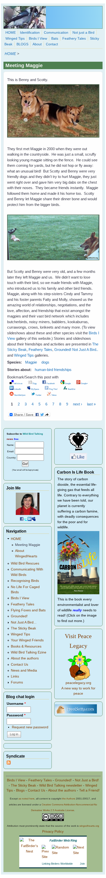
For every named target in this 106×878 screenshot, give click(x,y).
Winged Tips (15, 38)
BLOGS (22, 44)
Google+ (84, 383)
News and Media (24, 670)
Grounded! (62, 349)
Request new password (30, 727)
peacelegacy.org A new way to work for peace (78, 688)
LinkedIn (17, 389)
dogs (45, 362)
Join (82, 863)
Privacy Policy (53, 831)
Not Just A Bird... (23, 622)
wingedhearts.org (89, 825)
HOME (10, 32)
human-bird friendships (53, 370)
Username (16, 704)
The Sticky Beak (23, 628)
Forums (17, 682)
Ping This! (53, 389)
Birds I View (38, 38)
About (37, 44)
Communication (56, 32)
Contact (52, 44)
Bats (54, 38)
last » (91, 404)
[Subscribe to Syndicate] (9, 763)
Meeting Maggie (27, 545)
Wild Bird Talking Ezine (28, 652)
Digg (34, 383)
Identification (30, 32)
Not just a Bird (83, 32)
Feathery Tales (74, 38)
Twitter (38, 395)
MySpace (35, 389)
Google (67, 383)
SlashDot (71, 389)
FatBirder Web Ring (63, 840)
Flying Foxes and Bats (28, 610)
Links (15, 676)
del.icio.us (18, 383)
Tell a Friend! (89, 790)
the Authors (68, 798)
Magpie (31, 362)
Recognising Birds (25, 581)
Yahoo (53, 395)
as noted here (26, 798)
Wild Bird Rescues (25, 563)
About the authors (25, 658)
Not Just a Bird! (87, 780)
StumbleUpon (19, 395)
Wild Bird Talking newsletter (60, 785)
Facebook (50, 383)
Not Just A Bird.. (85, 349)
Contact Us (19, 664)
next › (77, 404)
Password (16, 715)
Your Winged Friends (27, 640)
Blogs (20, 790)
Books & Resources (26, 646)
